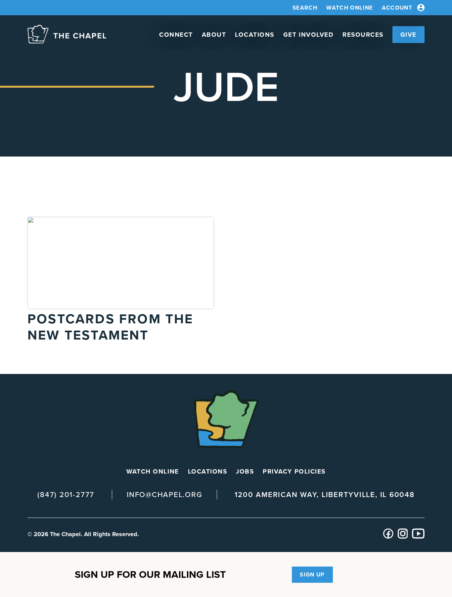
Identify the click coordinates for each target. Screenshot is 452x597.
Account (397, 7)
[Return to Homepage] (66, 34)
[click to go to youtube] (418, 537)
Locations (254, 34)
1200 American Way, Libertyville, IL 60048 (324, 494)
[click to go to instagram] (403, 537)
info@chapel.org (164, 494)
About (214, 34)
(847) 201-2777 (65, 494)
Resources (363, 34)
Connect (176, 34)
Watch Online (349, 8)
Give (408, 34)
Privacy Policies (294, 471)
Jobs (245, 471)
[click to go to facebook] (388, 537)
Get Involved (308, 34)
